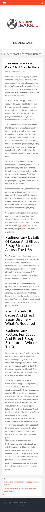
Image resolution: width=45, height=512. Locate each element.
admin (7, 72)
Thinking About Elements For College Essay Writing (21, 483)
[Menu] (3, 2)
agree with (22, 225)
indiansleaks (22, 42)
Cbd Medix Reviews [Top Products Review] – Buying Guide (20, 490)
